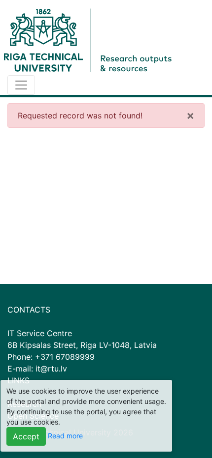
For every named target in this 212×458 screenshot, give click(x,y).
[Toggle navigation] (21, 85)
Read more (65, 435)
